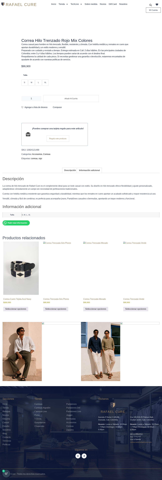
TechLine (75, 4)
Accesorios (37, 154)
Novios (103, 4)
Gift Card (113, 4)
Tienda (62, 4)
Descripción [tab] (70, 170)
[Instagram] (77, 455)
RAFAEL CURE (21, 4)
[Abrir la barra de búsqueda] (150, 5)
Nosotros (123, 4)
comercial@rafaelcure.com (141, 442)
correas (34, 158)
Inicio (53, 4)
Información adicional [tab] (89, 170)
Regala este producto (57, 139)
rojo (40, 158)
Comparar (57, 107)
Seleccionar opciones (15, 309)
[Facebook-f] (84, 455)
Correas (46, 154)
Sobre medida (91, 4)
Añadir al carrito (71, 99)
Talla (25, 75)
